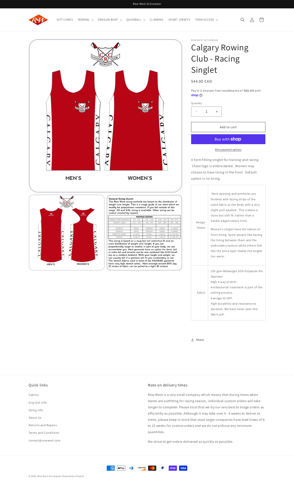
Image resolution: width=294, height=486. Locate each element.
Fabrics (34, 395)
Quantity (196, 103)
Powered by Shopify (73, 476)
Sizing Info (36, 410)
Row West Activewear (49, 476)
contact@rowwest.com (44, 440)
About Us (35, 418)
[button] (86, 19)
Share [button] (200, 340)
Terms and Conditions (44, 433)
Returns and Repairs (43, 425)
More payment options (228, 149)
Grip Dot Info (38, 402)
